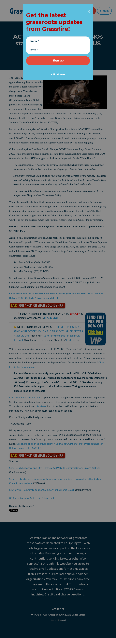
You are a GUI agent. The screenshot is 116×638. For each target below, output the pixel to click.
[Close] (89, 11)
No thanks (58, 74)
